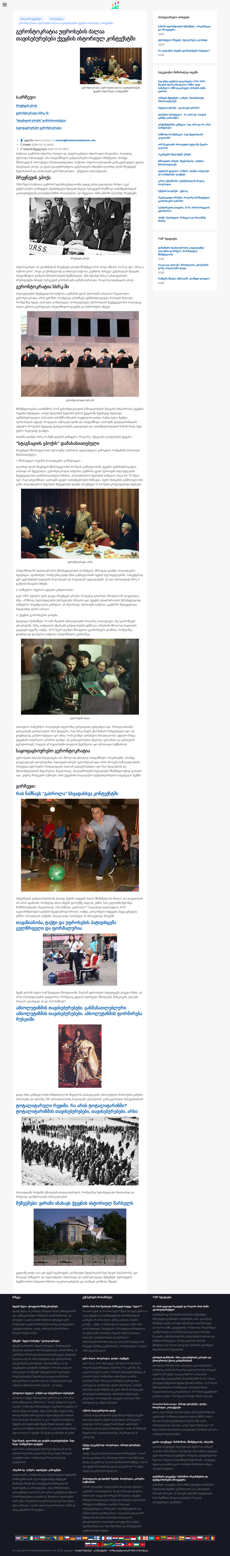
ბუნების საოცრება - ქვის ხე (173, 191)
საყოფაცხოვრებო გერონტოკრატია (39, 127)
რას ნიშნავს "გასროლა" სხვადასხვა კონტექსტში (67, 793)
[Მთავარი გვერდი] (115, 4)
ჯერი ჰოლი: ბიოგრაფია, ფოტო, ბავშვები (106, 1358)
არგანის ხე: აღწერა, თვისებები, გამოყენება (36, 1470)
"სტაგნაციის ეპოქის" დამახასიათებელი (41, 120)
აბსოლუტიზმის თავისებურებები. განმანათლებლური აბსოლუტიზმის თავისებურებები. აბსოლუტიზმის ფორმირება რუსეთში (79, 1013)
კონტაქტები (100, 1550)
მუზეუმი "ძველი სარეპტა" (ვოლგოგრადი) (35, 1341)
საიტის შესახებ (83, 1550)
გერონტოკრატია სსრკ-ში (32, 113)
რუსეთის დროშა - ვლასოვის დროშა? (179, 108)
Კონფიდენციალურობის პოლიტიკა (128, 1550)
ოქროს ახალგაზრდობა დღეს (99, 1410)
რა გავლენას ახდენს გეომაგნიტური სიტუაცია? (184, 50)
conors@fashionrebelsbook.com (76, 140)
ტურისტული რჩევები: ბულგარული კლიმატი (182, 40)
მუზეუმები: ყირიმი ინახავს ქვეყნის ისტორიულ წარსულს (74, 1203)
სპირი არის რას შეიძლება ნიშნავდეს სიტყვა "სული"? (112, 1306)
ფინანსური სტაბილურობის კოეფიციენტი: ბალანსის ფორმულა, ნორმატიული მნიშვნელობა (181, 251)
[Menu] (5, 5)
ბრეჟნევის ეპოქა (26, 105)
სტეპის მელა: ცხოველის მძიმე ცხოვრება (35, 1306)
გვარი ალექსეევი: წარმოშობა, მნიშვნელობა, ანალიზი (183, 1442)
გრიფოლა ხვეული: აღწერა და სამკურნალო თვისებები (43, 1393)
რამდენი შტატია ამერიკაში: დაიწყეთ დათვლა (184, 278)
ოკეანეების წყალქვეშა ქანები (174, 154)
